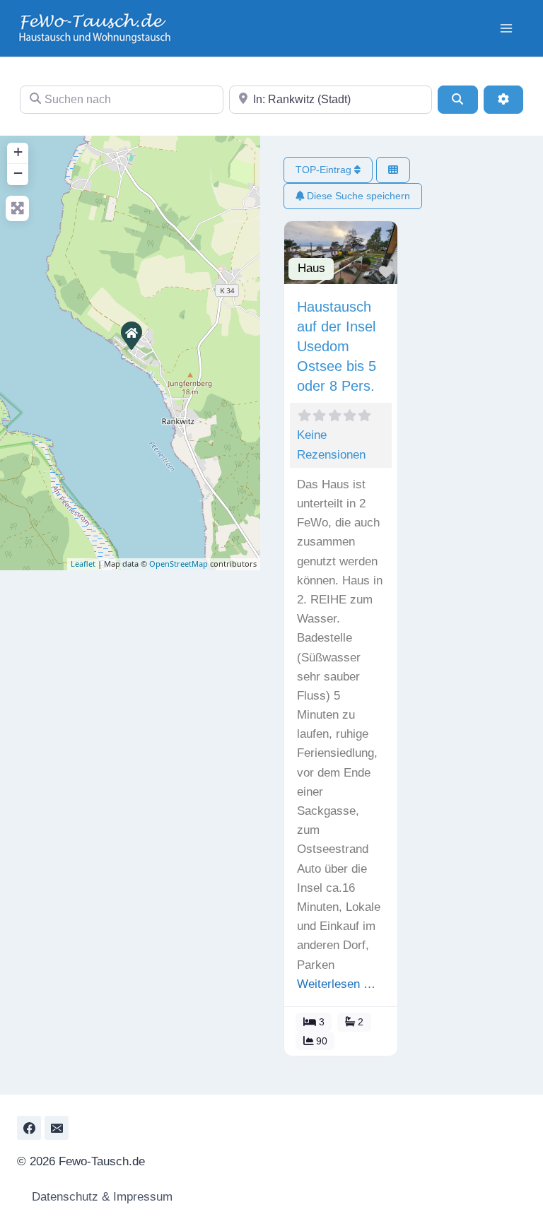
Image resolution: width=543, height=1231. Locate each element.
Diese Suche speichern (357, 195)
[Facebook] (29, 1128)
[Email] (57, 1128)
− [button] (18, 173)
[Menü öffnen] (506, 28)
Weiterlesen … (336, 984)
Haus (311, 268)
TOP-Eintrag (325, 169)
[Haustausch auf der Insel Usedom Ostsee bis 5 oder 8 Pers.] (130, 335)
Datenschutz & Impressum (100, 1196)
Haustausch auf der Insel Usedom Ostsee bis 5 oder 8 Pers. (336, 346)
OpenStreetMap (178, 563)
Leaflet (83, 563)
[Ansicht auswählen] (393, 170)
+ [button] (18, 151)
